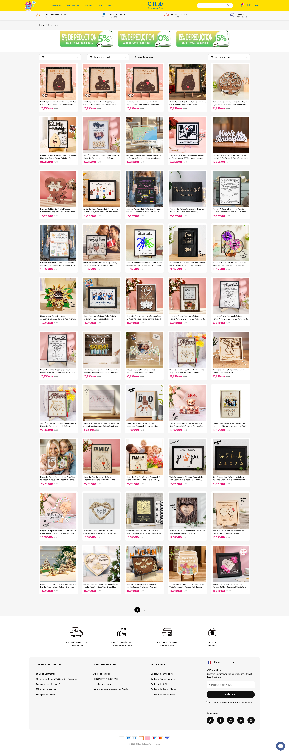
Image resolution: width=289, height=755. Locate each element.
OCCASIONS (158, 664)
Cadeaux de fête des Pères (163, 694)
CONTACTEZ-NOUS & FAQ (105, 679)
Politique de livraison (45, 694)
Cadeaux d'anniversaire (162, 674)
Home (42, 25)
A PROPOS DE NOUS (105, 664)
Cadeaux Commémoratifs (163, 679)
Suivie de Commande (45, 674)
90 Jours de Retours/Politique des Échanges (56, 679)
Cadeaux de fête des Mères (163, 689)
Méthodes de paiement (46, 689)
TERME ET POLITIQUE (48, 664)
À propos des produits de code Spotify (110, 689)
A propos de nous (101, 674)
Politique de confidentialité (48, 684)
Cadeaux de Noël (159, 684)
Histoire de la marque (103, 684)
